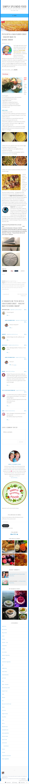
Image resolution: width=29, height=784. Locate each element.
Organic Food (4, 691)
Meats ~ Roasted (5, 684)
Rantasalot (5, 345)
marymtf (4, 334)
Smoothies (4, 716)
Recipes (3, 697)
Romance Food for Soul (6, 704)
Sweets (3, 749)
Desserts (3, 658)
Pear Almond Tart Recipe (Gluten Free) (22, 295)
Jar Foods (4, 678)
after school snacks (8, 282)
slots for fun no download (8, 390)
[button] (8, 598)
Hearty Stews (4, 671)
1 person (15, 364)
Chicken (3, 639)
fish (2, 665)
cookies (3, 648)
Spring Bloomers (5, 729)
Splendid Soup (5, 726)
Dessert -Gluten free (6, 655)
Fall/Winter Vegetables (6, 661)
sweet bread (4, 742)
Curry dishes (4, 652)
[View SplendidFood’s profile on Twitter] (12, 534)
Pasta (3, 694)
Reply (25, 309)
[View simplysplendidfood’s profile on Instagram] (14, 534)
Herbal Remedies (5, 674)
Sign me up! (5, 525)
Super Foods (4, 739)
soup (3, 720)
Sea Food (4, 710)
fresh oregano (11, 284)
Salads (3, 707)
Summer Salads (5, 736)
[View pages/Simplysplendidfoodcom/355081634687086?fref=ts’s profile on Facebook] (11, 534)
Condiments (4, 645)
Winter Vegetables (5, 758)
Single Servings (13, 281)
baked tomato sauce (6, 153)
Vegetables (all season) (6, 755)
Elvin (3, 410)
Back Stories (4, 629)
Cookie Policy (23, 778)
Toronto (3, 752)
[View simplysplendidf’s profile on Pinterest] (15, 534)
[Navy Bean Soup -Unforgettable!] (21, 559)
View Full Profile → (14, 477)
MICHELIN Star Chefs (6, 687)
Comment (21, 441)
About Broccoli (6, 294)
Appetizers (8, 281)
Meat (3, 681)
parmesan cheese (13, 287)
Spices (3, 723)
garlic (16, 284)
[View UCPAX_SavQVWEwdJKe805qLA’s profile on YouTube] (17, 534)
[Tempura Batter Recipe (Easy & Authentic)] (8, 546)
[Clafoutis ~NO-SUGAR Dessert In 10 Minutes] (8, 559)
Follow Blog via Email (14, 514)
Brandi (3, 371)
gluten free (19, 284)
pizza (8, 289)
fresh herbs (6, 284)
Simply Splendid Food (14, 6)
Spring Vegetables (5, 733)
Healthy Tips (4, 668)
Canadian (15, 282)
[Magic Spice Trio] (21, 546)
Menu (15, 15)
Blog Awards (4, 632)
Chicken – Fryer (5, 642)
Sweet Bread (6, 746)
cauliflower (19, 282)
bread (3, 636)
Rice (3, 700)
